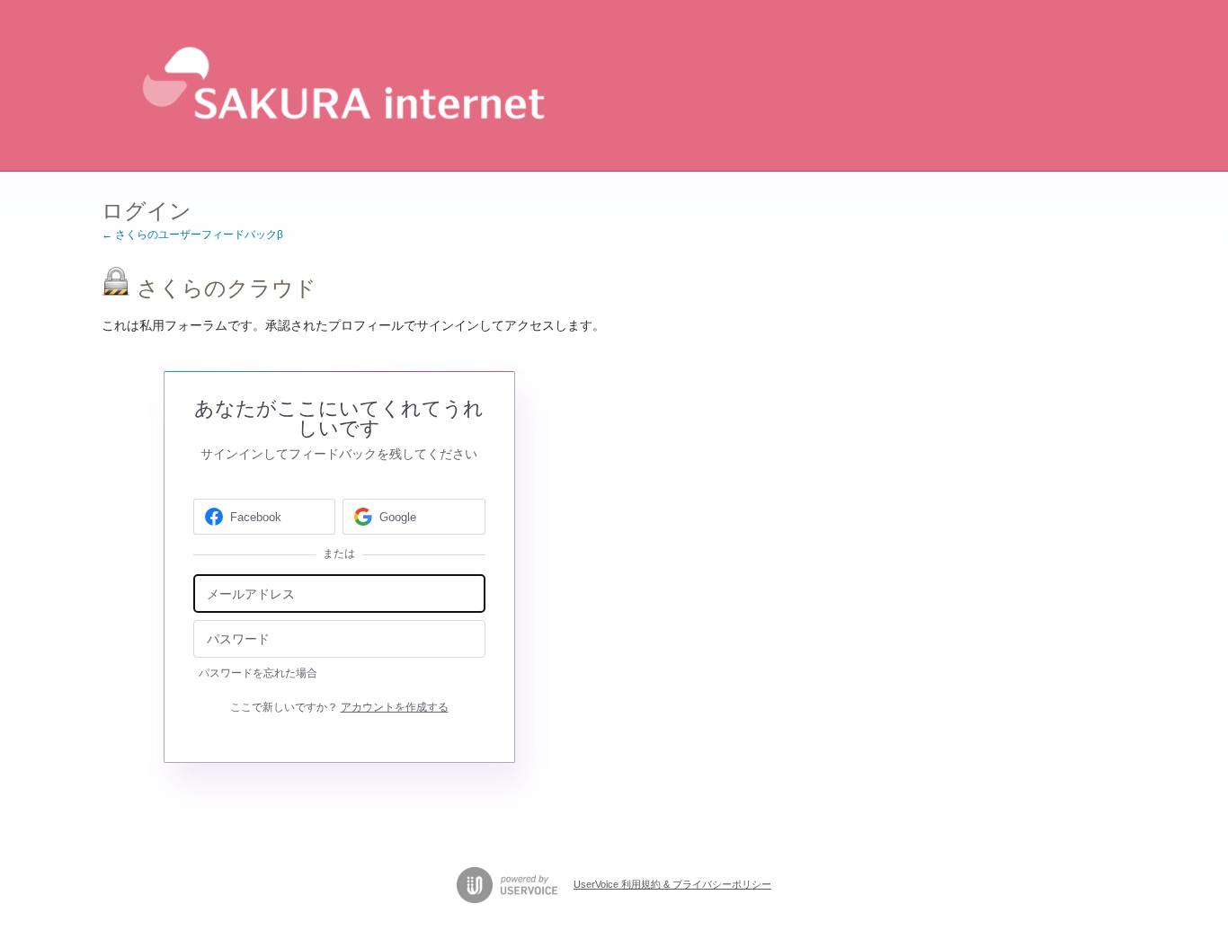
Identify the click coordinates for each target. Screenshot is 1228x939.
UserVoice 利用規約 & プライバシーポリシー (672, 884)
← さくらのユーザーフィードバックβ (192, 234)
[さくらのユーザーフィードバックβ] (339, 85)
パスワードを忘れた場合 (258, 673)
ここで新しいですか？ (339, 707)
